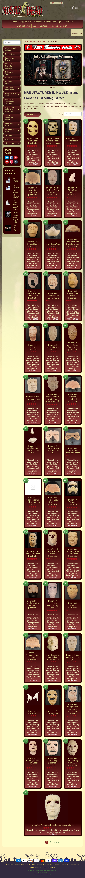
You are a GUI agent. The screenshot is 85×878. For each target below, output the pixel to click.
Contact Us (75, 865)
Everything (9, 139)
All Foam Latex (8, 83)
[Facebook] (11, 157)
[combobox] (12, 42)
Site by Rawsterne (42, 872)
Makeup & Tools (13, 73)
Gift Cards (8, 135)
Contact (44, 26)
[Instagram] (11, 162)
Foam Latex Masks (9, 59)
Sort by (61, 114)
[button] (32, 146)
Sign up (60, 2)
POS (35, 874)
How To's (9, 865)
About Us (64, 25)
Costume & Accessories (13, 89)
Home (14, 21)
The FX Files (68, 21)
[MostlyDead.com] (22, 10)
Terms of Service (49, 867)
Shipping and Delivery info (42, 865)
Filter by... (32, 114)
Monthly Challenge (52, 21)
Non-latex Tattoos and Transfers (9, 101)
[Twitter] (7, 157)
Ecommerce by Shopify (45, 874)
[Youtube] (7, 162)
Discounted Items (13, 130)
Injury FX (13, 78)
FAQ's (35, 25)
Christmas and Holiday (10, 49)
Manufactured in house (37, 41)
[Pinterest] (16, 157)
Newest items (10, 54)
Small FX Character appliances (13, 66)
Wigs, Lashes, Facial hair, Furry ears (13, 109)
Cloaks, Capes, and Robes (9, 117)
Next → (56, 842)
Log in (52, 2)
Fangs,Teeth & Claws (13, 94)
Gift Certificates (23, 25)
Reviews (54, 25)
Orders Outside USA (22, 865)
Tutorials (38, 21)
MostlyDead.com (41, 870)
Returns (57, 865)
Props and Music (13, 125)
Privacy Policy (35, 867)
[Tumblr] (16, 162)
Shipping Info (25, 21)
